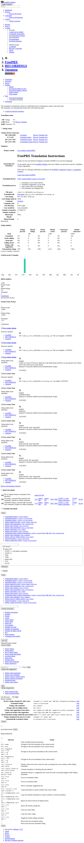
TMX (56, 499)
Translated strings (25, 137)
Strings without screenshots (14, 678)
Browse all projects (15, 14)
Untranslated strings (26, 142)
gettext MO (40, 499)
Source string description (13, 654)
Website (11, 52)
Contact (7, 837)
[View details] (20, 334)
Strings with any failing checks (15, 677)
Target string (9, 621)
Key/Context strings (11, 652)
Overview (8, 81)
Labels (7, 618)
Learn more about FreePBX (26, 175)
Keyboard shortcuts (15, 41)
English (21, 361)
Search (7, 83)
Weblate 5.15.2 (18, 829)
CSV (36, 499)
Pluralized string (10, 680)
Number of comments (12, 629)
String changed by (11, 663)
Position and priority (11, 612)
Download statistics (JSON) (18, 90)
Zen (46, 135)
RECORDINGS (16, 66)
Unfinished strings (26, 139)
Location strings (10, 656)
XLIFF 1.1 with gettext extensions (64, 499)
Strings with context (11, 682)
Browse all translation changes (10, 486)
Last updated (9, 625)
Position (7, 614)
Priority (7, 616)
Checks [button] (7, 19)
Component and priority (12, 636)
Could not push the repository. (14, 111)
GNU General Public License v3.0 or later (31, 179)
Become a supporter (15, 48)
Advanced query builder (8, 643)
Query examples (6, 699)
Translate (24, 122)
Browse (17, 122)
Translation (8, 79)
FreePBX (11, 62)
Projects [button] (7, 12)
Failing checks (13, 92)
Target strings (9, 650)
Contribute (12, 47)
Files (6, 96)
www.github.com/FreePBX (26, 150)
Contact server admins (16, 32)
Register (7, 24)
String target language (12, 661)
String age (8, 623)
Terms (7, 833)
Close (15, 729)
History (11, 87)
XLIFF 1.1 (8, 553)
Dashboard (8, 10)
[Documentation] (1, 128)
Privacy (7, 835)
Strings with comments (12, 675)
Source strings (9, 649)
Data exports (13, 94)
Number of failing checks (13, 631)
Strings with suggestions (13, 673)
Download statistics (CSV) (17, 89)
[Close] (1, 738)
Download (20, 194)
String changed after (11, 691)
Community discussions (16, 34)
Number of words (10, 627)
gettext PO (8, 549)
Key (6, 632)
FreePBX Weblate (9, 2)
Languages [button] (8, 15)
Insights (7, 85)
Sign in (7, 26)
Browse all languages (16, 17)
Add (29, 667)
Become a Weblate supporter (14, 840)
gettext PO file (39, 495)
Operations (8, 101)
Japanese (11, 69)
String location (9, 634)
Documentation (14, 39)
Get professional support (17, 35)
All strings (23, 135)
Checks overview (14, 21)
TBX (52, 499)
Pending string (9, 660)
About (11, 50)
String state (8, 658)
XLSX (80, 499)
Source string (9, 620)
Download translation (16, 98)
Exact (24, 667)
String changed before (12, 693)
